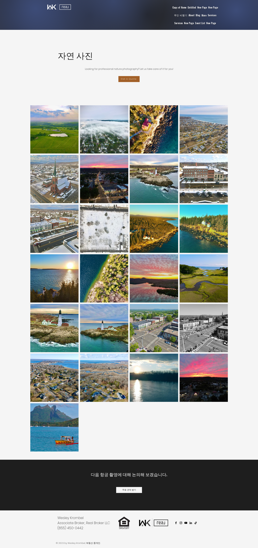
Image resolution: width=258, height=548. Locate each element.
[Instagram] (181, 523)
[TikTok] (195, 523)
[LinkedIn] (190, 523)
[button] (204, 15)
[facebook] (176, 523)
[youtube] (186, 523)
